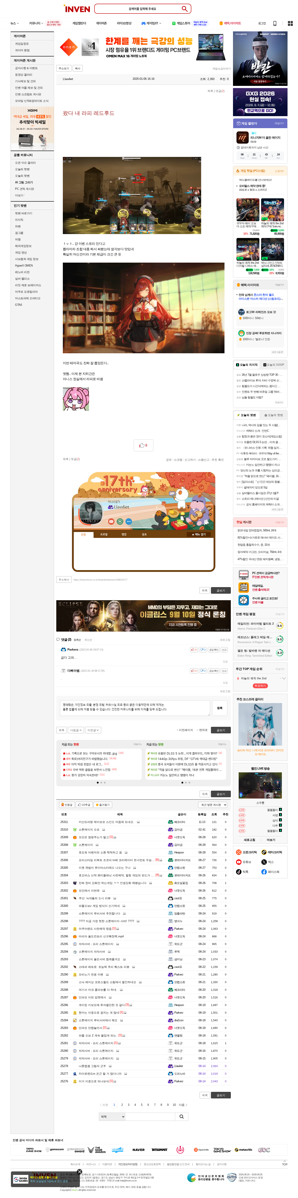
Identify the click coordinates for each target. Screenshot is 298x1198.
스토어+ (279, 171)
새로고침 (225, 639)
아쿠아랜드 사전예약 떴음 (95, 928)
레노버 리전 (22, 272)
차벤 (18, 226)
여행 (18, 239)
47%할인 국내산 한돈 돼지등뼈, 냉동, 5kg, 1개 (261, 559)
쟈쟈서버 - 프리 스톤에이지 (96, 944)
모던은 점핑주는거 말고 (94, 837)
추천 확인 (218, 459)
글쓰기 (221, 794)
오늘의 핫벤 (22, 169)
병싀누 (178, 921)
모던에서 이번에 (89, 890)
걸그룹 (19, 232)
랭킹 (124, 534)
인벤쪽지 (111, 521)
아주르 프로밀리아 (26, 291)
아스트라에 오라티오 (27, 298)
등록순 (77, 639)
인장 (83, 534)
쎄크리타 (179, 822)
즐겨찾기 (104, 804)
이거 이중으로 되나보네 (94, 1081)
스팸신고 (203, 459)
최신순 (88, 639)
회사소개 (75, 1164)
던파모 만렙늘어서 (90, 1028)
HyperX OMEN (24, 265)
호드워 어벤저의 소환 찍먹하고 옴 (100, 852)
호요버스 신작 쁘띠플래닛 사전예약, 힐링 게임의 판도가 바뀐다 (119, 875)
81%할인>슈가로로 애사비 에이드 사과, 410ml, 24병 (261, 537)
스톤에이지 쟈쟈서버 (92, 951)
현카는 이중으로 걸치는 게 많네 (99, 1012)
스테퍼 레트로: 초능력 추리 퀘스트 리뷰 (104, 967)
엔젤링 (178, 1035)
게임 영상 (21, 252)
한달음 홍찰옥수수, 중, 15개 (254, 544)
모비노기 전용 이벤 (91, 974)
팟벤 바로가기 (23, 213)
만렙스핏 (179, 867)
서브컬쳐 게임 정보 (26, 259)
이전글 (91, 730)
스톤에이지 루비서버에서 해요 (98, 1020)
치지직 (19, 219)
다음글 (74, 730)
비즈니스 (91, 1164)
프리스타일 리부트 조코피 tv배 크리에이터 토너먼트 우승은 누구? (121, 860)
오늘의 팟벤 (22, 175)
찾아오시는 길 (203, 1164)
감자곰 (178, 829)
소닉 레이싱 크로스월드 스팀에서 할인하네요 (107, 982)
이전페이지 (186, 730)
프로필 (104, 534)
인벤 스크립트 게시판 (28, 94)
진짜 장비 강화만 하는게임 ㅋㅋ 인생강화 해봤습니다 (112, 883)
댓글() (220, 91)
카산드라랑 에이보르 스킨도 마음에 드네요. (106, 822)
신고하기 (190, 459)
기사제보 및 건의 (25, 81)
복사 (77, 68)
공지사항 (221, 1164)
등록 (219, 708)
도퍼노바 (179, 1073)
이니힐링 (120, 521)
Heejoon (179, 852)
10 (174, 1104)
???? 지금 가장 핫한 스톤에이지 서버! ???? (106, 921)
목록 (210, 91)
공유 (169, 459)
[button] (98, 782)
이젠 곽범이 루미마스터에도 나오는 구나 (104, 867)
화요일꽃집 (181, 883)
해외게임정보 (23, 246)
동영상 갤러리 (23, 74)
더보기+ (138, 744)
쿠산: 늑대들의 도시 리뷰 (95, 898)
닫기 (79, 1171)
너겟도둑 (179, 837)
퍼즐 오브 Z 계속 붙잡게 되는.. (98, 1035)
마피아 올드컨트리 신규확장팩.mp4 (101, 936)
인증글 (68, 804)
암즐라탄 (179, 913)
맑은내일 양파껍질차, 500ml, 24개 (257, 530)
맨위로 (203, 730)
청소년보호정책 (152, 1164)
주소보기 (64, 68)
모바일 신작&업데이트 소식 (31, 100)
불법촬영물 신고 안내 (178, 1164)
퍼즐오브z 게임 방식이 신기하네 (99, 905)
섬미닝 (178, 959)
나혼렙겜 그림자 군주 (92, 1066)
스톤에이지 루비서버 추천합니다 (99, 913)
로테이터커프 (182, 860)
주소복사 (64, 579)
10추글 (86, 804)
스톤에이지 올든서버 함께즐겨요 (99, 959)
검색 (181, 1117)
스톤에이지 (86, 844)
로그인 (262, 23)
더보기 (128, 521)
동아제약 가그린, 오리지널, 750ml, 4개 (259, 552)
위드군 (178, 944)
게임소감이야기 (221, 68)
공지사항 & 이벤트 (26, 68)
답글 (225, 661)
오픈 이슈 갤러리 (25, 162)
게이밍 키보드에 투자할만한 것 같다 (102, 1005)
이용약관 (107, 1164)
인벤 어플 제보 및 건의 (29, 87)
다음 (182, 1104)
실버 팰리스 (22, 278)
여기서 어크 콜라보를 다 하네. (98, 989)
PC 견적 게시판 (24, 188)
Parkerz (178, 928)
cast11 (178, 898)
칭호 (144, 534)
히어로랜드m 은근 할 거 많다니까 (100, 1073)
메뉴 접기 (199, 534)
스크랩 (178, 459)
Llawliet (67, 79)
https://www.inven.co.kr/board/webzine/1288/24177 (100, 579)
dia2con (178, 1020)
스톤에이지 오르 (89, 829)
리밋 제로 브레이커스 (28, 285)
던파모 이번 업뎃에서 (92, 997)
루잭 (177, 951)
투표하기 (260, 685)
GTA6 (18, 304)
